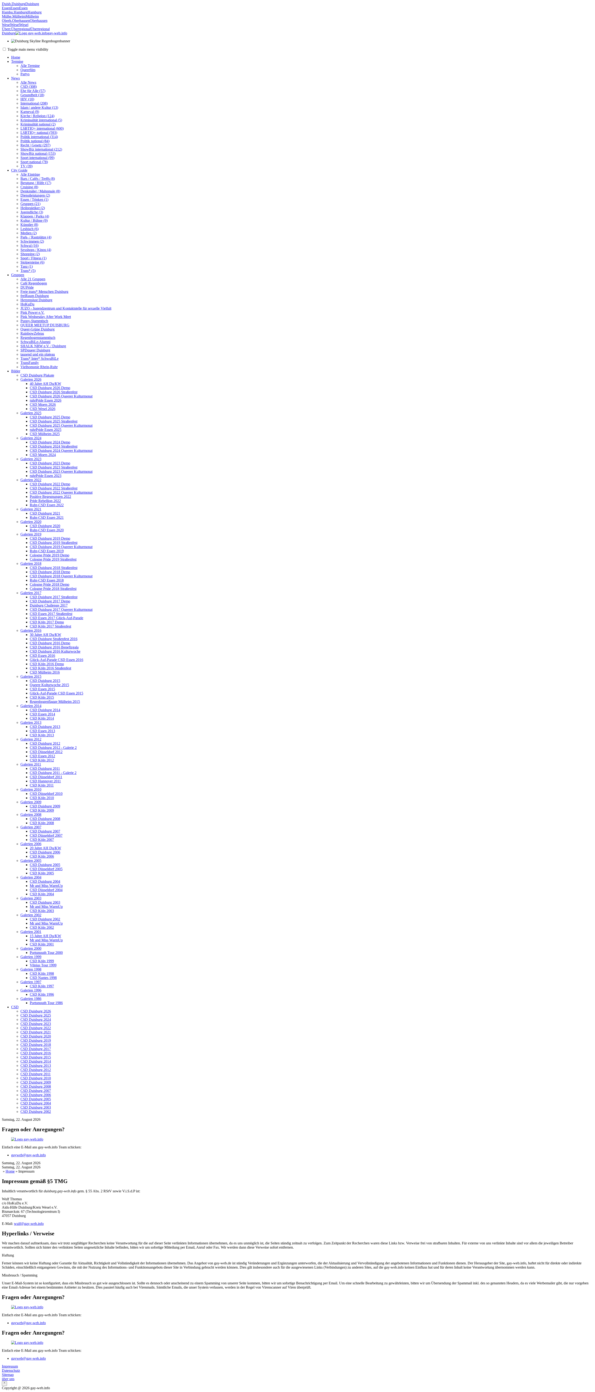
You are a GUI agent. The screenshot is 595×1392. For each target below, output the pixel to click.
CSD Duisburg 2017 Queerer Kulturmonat (61, 610)
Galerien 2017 (30, 593)
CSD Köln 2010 (42, 798)
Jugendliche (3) (31, 212)
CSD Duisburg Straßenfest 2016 (53, 639)
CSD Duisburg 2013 (45, 727)
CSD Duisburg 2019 (35, 1040)
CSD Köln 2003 (42, 911)
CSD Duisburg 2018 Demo (50, 572)
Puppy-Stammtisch (34, 321)
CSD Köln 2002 (42, 927)
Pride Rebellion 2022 (45, 501)
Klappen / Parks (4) (34, 216)
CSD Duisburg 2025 (35, 1015)
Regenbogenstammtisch (37, 338)
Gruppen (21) (30, 204)
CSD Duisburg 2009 (45, 806)
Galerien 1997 (30, 982)
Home (15, 57)
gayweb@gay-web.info (28, 1155)
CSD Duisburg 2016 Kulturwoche (55, 651)
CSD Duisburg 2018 (35, 1045)
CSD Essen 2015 (42, 689)
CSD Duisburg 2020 (45, 526)
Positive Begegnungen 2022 (50, 497)
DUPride (27, 287)
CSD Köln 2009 (42, 810)
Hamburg (21, 12)
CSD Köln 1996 (42, 994)
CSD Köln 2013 (42, 735)
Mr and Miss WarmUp (46, 886)
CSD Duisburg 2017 (35, 1049)
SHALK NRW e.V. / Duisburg (43, 346)
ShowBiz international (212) (41, 149)
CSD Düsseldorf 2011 (46, 777)
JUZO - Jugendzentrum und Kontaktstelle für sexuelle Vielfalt (65, 308)
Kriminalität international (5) (41, 120)
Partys (25, 74)
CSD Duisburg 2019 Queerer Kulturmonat (61, 547)
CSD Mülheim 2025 (45, 434)
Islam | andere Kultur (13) (39, 107)
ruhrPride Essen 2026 (45, 400)
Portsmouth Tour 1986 (46, 1003)
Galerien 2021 (30, 509)
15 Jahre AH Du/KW (45, 936)
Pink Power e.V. (32, 312)
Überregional (20, 29)
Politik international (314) (39, 137)
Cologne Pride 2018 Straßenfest (53, 589)
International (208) (34, 103)
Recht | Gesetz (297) (35, 145)
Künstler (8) (29, 225)
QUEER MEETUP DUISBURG (44, 325)
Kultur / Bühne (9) (34, 220)
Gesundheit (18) (32, 95)
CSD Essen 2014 (42, 714)
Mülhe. (7, 16)
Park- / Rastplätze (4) (35, 237)
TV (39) (26, 166)
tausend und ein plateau (37, 354)
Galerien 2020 (30, 522)
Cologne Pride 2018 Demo (49, 584)
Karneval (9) (29, 112)
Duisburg (18, 4)
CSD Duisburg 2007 (45, 831)
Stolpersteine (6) (32, 262)
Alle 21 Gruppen (32, 279)
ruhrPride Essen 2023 (45, 476)
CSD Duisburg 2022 (35, 1028)
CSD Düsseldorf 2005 (46, 869)
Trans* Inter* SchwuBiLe (39, 358)
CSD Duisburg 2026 (35, 1011)
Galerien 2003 (30, 898)
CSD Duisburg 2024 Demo (50, 442)
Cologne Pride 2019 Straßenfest (53, 559)
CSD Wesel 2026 (42, 409)
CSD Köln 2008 (42, 823)
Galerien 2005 (30, 861)
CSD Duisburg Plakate (37, 375)
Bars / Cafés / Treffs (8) (37, 179)
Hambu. (8, 12)
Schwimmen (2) (32, 241)
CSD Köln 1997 (42, 986)
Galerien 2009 (30, 802)
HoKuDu (27, 304)
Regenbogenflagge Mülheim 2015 (55, 702)
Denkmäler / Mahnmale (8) (40, 191)
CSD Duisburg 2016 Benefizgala (54, 647)
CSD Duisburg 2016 (35, 1053)
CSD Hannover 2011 (45, 781)
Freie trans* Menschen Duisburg (44, 292)
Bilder (15, 371)
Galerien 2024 (30, 438)
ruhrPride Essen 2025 (45, 430)
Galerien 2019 (30, 534)
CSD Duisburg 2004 (45, 881)
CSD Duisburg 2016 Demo (50, 643)
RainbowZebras (32, 333)
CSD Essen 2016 (42, 656)
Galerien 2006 (30, 844)
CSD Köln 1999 (42, 961)
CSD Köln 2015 (42, 697)
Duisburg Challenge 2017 (49, 605)
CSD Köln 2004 (42, 894)
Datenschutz (11, 1370)
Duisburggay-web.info (34, 33)
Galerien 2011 (30, 764)
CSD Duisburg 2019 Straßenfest (53, 543)
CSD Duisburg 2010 (35, 1078)
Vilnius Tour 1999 (43, 965)
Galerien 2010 (30, 789)
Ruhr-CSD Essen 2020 (47, 530)
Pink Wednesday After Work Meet (45, 317)
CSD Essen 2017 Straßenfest (51, 614)
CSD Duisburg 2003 (45, 902)
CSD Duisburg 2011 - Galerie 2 (53, 773)
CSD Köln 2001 (42, 944)
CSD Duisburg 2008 (45, 819)
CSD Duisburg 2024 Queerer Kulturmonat (61, 451)
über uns (8, 1379)
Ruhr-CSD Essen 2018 (47, 580)
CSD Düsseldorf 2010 (46, 794)
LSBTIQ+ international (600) (42, 128)
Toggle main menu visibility (27, 49)
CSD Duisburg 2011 (45, 768)
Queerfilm (27, 70)
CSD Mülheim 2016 (45, 672)
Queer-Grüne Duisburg (37, 329)
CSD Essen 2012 (42, 756)
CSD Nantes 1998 (43, 978)
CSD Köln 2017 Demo (47, 622)
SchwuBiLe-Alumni (35, 342)
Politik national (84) (35, 141)
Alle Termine (30, 66)
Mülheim (19, 16)
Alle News (28, 82)
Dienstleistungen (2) (35, 195)
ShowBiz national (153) (38, 153)
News (15, 78)
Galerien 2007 (30, 827)
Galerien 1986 (30, 999)
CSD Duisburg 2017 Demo (50, 601)
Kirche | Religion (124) (37, 116)
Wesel (6, 25)
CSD (15, 1007)
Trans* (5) (28, 271)
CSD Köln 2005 (42, 873)
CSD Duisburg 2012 (45, 743)
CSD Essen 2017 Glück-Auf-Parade (56, 618)
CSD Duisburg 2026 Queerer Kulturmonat (61, 396)
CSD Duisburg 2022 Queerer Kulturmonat (61, 492)
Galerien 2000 (30, 948)
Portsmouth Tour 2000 (46, 953)
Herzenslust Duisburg (36, 300)
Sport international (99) (37, 158)
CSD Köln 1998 (42, 973)
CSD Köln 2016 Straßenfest (50, 668)
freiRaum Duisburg (34, 296)
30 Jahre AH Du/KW (45, 635)
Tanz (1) (26, 266)
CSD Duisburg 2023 (35, 1024)
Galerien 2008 (30, 815)
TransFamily (29, 363)
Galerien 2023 (30, 459)
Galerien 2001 (30, 932)
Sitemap (8, 1375)
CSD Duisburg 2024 (35, 1020)
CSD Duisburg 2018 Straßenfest (53, 568)
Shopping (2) (30, 254)
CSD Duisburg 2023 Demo (50, 463)
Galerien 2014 (30, 706)
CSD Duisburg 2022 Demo (50, 484)
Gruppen (17, 275)
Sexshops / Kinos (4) (35, 250)
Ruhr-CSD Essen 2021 (47, 517)
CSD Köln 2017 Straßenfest (50, 626)
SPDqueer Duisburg (35, 350)
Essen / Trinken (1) (34, 200)
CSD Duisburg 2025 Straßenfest (53, 421)
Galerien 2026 (30, 379)
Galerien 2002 (30, 915)
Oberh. (7, 21)
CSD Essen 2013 (42, 731)
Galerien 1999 (30, 957)
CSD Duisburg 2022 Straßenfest (53, 488)
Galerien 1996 (30, 990)
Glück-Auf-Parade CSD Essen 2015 (56, 693)
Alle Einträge (30, 174)
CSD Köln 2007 (42, 840)
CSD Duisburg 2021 (45, 513)
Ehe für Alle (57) (32, 91)
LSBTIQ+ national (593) (38, 133)
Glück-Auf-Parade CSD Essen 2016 (56, 660)
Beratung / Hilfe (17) (35, 183)
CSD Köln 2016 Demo (47, 664)
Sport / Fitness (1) (33, 258)
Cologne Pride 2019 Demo (49, 555)
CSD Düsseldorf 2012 (46, 752)
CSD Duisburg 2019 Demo (50, 538)
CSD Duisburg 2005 (45, 865)
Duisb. (7, 4)
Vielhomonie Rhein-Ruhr (39, 367)
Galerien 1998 (30, 969)
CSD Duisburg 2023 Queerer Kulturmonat (61, 471)
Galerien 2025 (30, 413)
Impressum (10, 1366)
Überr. (6, 29)
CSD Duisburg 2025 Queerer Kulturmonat (61, 425)
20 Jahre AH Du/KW (45, 848)
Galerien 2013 (30, 722)
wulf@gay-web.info (29, 1224)
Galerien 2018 (30, 563)
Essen (6, 8)
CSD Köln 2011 (42, 785)
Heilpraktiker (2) (32, 208)
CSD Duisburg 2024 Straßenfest (53, 446)
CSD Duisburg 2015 (45, 681)
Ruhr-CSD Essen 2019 (47, 551)
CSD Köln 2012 (42, 760)
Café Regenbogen (33, 283)
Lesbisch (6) (29, 229)
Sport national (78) (34, 162)
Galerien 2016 (30, 630)
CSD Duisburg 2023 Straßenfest (53, 467)
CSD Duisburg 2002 (45, 919)
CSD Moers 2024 (43, 455)
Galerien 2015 (30, 676)
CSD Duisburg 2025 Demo (50, 417)
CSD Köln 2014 (42, 718)
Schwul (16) (29, 246)
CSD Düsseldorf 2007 (46, 835)
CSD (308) (28, 87)
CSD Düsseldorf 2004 (46, 890)
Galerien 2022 (30, 480)
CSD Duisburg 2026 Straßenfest (53, 392)
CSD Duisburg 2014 (45, 710)
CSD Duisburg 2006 (45, 852)
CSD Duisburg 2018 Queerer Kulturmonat (61, 576)
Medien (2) (28, 233)
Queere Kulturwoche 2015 (49, 685)
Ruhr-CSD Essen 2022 (47, 505)
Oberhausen (21, 21)
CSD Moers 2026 (43, 405)
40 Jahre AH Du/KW (45, 384)
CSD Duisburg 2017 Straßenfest (53, 597)
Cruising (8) (29, 187)
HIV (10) (27, 99)
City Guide (19, 170)
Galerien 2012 (30, 739)
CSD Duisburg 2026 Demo (50, 388)
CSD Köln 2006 (42, 856)
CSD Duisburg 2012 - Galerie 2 (53, 748)
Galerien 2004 (30, 877)
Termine (17, 61)
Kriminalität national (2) (38, 124)
